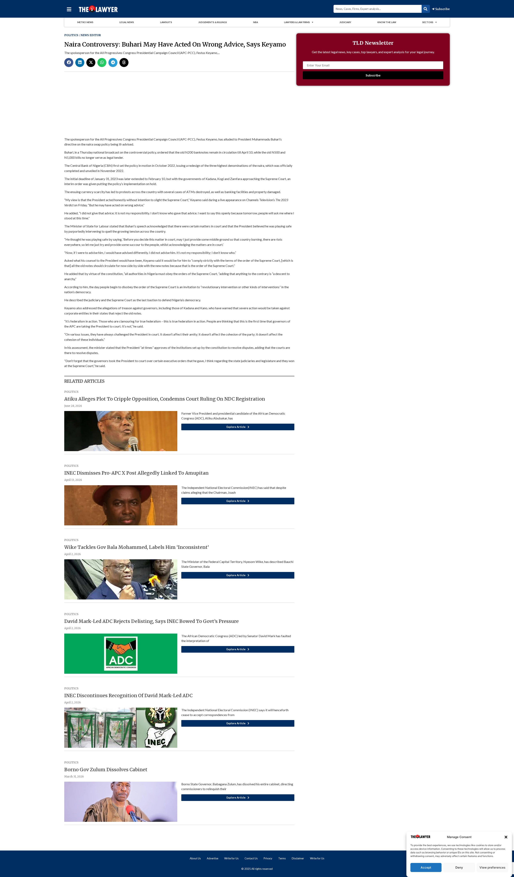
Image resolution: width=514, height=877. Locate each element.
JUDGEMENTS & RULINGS (212, 22)
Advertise (212, 858)
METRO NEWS (85, 22)
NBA (255, 22)
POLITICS (71, 35)
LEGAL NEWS (126, 22)
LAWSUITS (166, 22)
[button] (506, 837)
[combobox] (377, 9)
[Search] (426, 9)
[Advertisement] (373, 124)
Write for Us (231, 858)
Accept (426, 867)
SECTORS (427, 22)
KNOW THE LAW (386, 22)
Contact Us (251, 858)
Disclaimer (298, 858)
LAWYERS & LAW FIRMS (297, 22)
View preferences (492, 867)
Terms (282, 858)
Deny (459, 867)
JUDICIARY (345, 22)
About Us (195, 858)
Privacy (268, 858)
